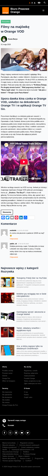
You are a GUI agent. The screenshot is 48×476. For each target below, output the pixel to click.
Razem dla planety (9, 458)
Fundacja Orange (29, 454)
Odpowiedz (14, 239)
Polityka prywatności (9, 447)
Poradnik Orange (29, 378)
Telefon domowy (8, 456)
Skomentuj (7, 212)
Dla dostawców (7, 397)
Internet (4, 376)
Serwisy (5, 388)
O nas (26, 392)
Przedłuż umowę (7, 370)
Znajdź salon (28, 397)
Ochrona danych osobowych (29, 445)
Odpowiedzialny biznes (10, 454)
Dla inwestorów (7, 392)
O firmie (27, 388)
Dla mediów (6, 400)
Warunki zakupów (8, 445)
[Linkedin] (16, 433)
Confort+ (29, 461)
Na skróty (27, 367)
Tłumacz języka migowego (11, 461)
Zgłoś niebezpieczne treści (32, 383)
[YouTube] (22, 433)
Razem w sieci (25, 458)
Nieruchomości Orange (10, 452)
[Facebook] (4, 433)
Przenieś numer (7, 373)
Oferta (4, 367)
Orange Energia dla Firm (10, 405)
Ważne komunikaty (9, 443)
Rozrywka (5, 21)
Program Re (39, 458)
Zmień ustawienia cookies (30, 447)
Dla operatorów (7, 394)
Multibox (26, 452)
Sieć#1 (4, 449)
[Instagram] (10, 433)
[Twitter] (27, 433)
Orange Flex (6, 378)
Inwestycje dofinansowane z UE (23, 449)
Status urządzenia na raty (32, 381)
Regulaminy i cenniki (30, 370)
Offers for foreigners (8, 381)
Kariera (26, 394)
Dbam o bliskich (24, 456)
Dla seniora (5, 402)
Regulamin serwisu (26, 443)
